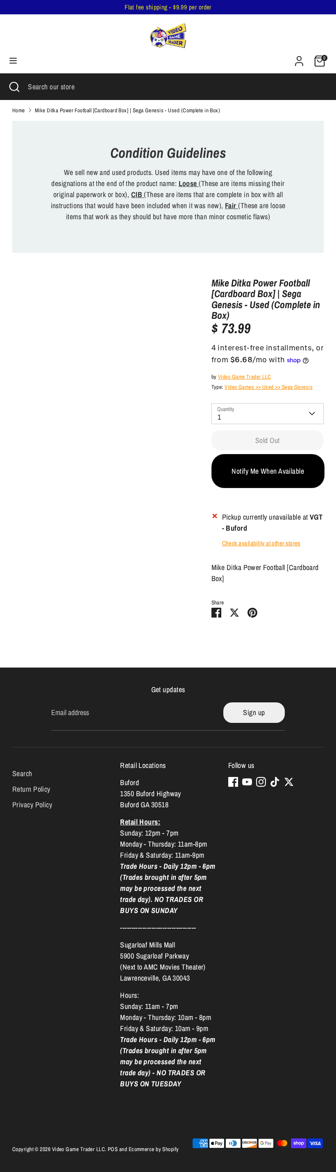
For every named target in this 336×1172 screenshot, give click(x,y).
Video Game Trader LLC (244, 376)
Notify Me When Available (268, 471)
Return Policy (31, 789)
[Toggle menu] (13, 60)
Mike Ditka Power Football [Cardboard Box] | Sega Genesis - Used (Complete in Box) (127, 110)
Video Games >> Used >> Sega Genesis (269, 387)
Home (18, 110)
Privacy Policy (32, 805)
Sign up (254, 712)
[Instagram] (261, 782)
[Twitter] (289, 782)
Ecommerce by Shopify (154, 1149)
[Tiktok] (275, 782)
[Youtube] (247, 782)
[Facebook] (233, 782)
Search (22, 773)
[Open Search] (14, 86)
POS (113, 1149)
